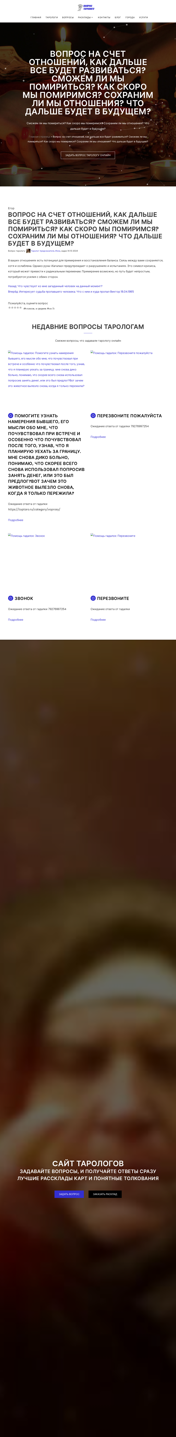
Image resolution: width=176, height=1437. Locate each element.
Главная (36, 17)
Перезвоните (113, 598)
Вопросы (68, 17)
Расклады (84, 17)
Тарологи (52, 17)
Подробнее (15, 520)
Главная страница (39, 136)
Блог (118, 17)
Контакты (104, 17)
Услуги (143, 17)
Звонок (24, 598)
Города (130, 17)
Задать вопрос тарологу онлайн (88, 155)
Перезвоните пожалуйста (129, 416)
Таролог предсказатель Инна (45, 250)
